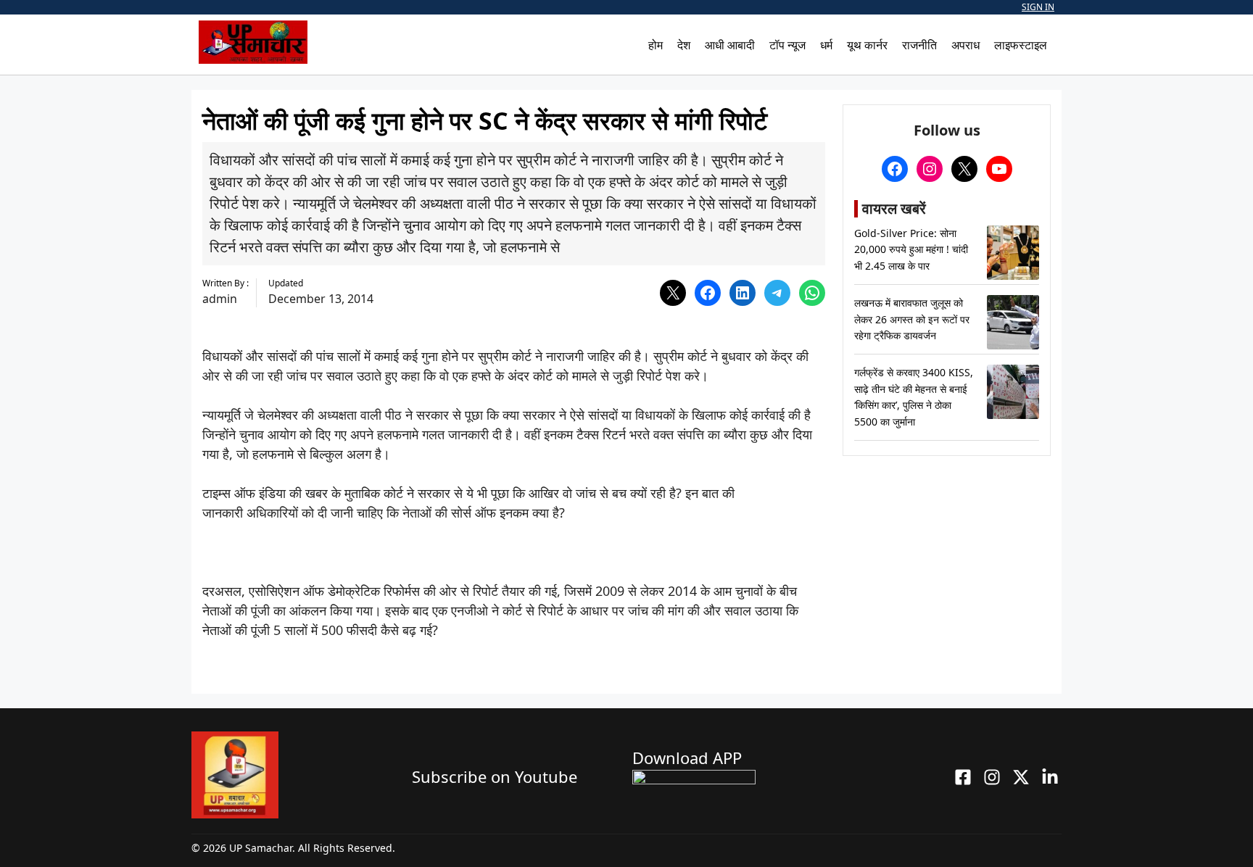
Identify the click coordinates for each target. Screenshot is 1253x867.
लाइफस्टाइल (1020, 45)
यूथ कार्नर (867, 45)
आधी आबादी (730, 45)
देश (683, 45)
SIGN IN (1038, 7)
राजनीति (919, 45)
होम (655, 45)
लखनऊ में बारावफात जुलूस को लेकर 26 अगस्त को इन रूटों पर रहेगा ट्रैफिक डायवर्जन (911, 319)
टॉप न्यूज (787, 45)
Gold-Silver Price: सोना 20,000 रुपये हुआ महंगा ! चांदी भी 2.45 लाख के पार (911, 249)
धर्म (826, 45)
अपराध (965, 45)
